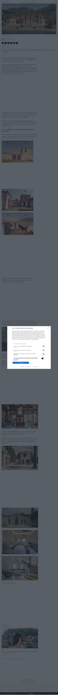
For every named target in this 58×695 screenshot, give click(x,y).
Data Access (29, 366)
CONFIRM (21, 362)
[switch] (43, 346)
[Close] (49, 328)
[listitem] (29, 343)
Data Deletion (22, 366)
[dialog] (29, 347)
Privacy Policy (35, 366)
